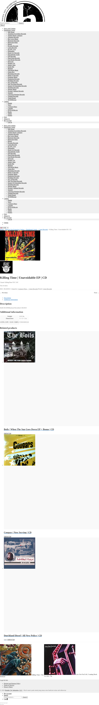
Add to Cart (7, 433)
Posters (10, 115)
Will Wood (11, 32)
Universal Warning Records (16, 94)
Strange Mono (12, 89)
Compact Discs (12, 107)
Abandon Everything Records (17, 34)
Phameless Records (14, 74)
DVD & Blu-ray (13, 110)
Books (10, 112)
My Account (8, 120)
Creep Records (12, 48)
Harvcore (10, 61)
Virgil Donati (12, 98)
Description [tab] (7, 298)
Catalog (6, 101)
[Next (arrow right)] (2, 704)
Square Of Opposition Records (17, 86)
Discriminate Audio (14, 54)
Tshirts (10, 113)
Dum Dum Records (14, 58)
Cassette (10, 108)
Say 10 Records (12, 82)
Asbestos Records (13, 37)
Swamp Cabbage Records (16, 91)
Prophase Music (12, 77)
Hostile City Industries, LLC (13, 690)
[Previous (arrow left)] (1, 704)
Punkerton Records (13, 79)
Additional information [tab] (11, 299)
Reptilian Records (13, 81)
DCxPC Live (12, 49)
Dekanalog (11, 51)
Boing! (10, 44)
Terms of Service (9, 685)
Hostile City (11, 63)
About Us (7, 119)
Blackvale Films (13, 42)
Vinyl (9, 105)
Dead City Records (13, 53)
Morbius (10, 68)
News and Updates (9, 28)
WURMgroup (12, 100)
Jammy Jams (11, 65)
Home (2, 229)
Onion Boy (11, 72)
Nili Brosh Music (13, 70)
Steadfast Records (13, 87)
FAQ (5, 117)
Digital (10, 103)
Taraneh (10, 93)
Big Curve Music (13, 39)
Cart (6, 699)
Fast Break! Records (14, 60)
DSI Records (12, 56)
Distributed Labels (9, 30)
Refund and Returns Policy (12, 683)
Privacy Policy (8, 687)
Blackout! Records (13, 41)
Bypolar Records (13, 46)
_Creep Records (33, 289)
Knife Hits (11, 67)
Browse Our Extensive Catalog (14, 229)
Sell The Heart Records (15, 84)
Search (21, 23)
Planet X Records (13, 75)
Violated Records (13, 96)
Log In (10, 122)
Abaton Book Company (15, 35)
